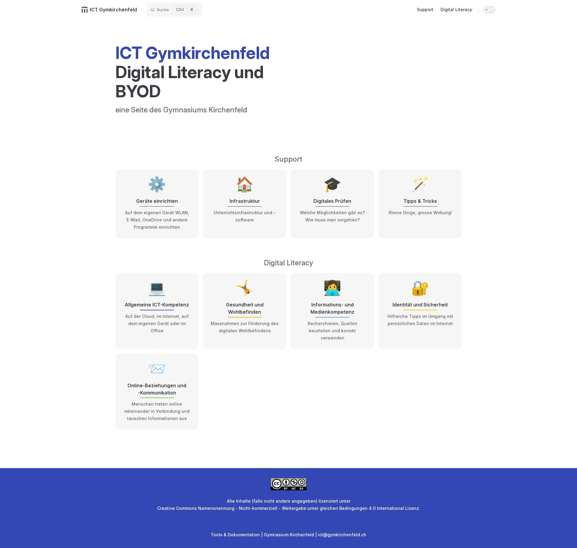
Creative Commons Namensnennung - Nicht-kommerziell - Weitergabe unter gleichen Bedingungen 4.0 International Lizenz (288, 508)
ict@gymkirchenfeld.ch (342, 534)
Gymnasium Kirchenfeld (289, 534)
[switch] (489, 9)
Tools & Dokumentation (235, 534)
